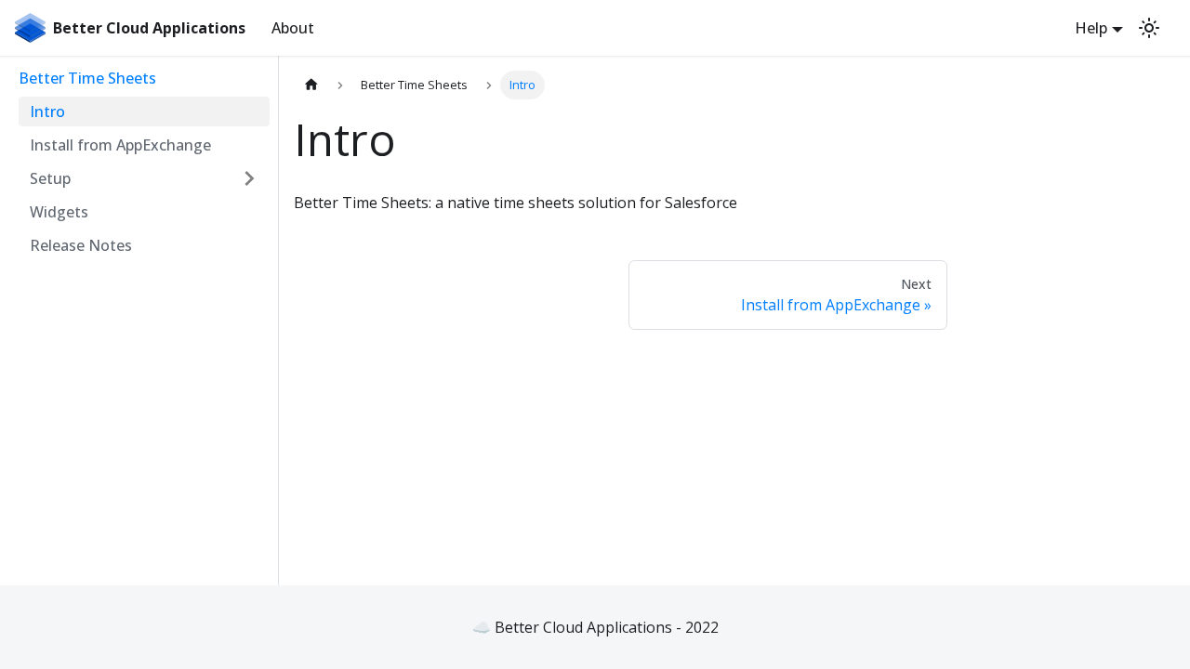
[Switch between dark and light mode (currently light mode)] (1149, 28)
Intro (47, 111)
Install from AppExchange (120, 145)
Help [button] (1091, 28)
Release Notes (81, 245)
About (292, 28)
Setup (50, 178)
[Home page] (311, 85)
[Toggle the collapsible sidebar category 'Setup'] (249, 178)
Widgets (59, 212)
